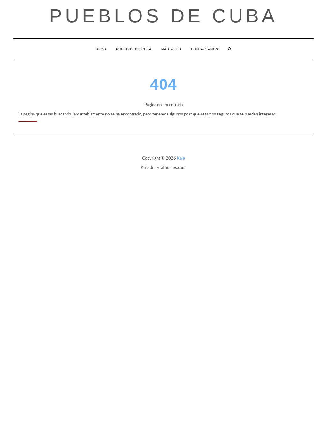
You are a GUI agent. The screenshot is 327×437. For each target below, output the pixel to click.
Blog (101, 49)
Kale (181, 158)
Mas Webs (171, 49)
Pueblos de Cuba (163, 16)
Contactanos (204, 49)
